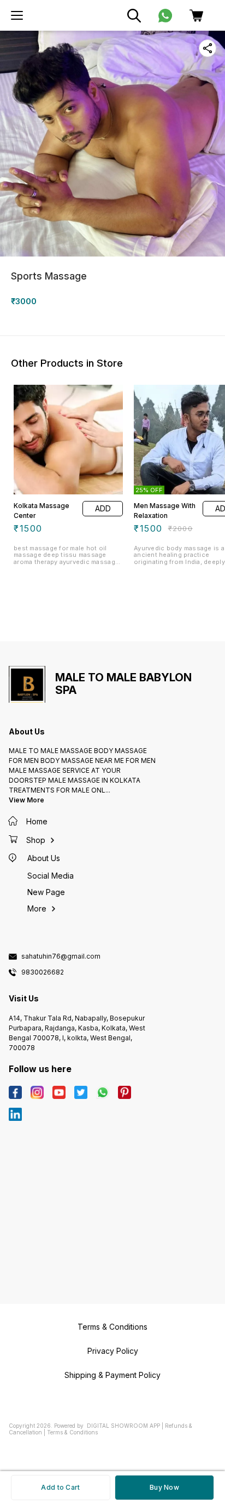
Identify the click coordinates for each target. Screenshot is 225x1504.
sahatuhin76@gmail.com (60, 956)
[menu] (17, 15)
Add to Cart (60, 1487)
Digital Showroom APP (123, 1425)
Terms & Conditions (72, 1432)
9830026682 (42, 972)
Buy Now (164, 1487)
